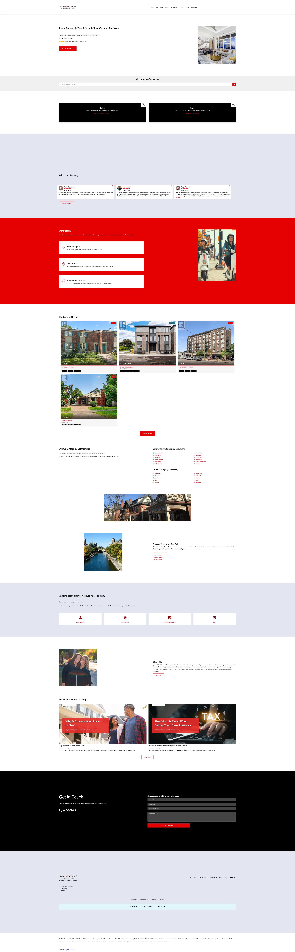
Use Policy (162, 899)
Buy (157, 7)
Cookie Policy (154, 899)
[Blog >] (214, 617)
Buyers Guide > (80, 622)
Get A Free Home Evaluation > (102, 114)
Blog (187, 7)
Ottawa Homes (164, 7)
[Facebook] (161, 906)
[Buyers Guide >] (80, 617)
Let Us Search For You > (192, 114)
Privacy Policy (134, 899)
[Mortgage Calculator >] (169, 617)
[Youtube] (164, 906)
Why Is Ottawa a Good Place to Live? (71, 746)
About (182, 7)
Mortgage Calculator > (170, 622)
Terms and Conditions (144, 899)
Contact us (194, 7)
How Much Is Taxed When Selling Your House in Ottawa (167, 746)
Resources (174, 7)
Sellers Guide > (125, 622)
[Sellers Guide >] (125, 617)
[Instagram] (159, 906)
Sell (152, 7)
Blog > (214, 622)
